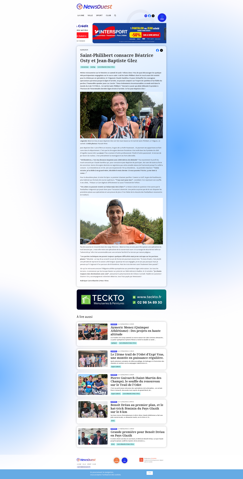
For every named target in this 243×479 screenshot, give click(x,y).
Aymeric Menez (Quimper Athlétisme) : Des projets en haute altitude (136, 330)
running (92, 67)
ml (146, 15)
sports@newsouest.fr (83, 467)
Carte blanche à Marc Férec (106, 67)
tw (153, 15)
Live (160, 15)
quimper (114, 343)
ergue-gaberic (115, 367)
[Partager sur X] (161, 50)
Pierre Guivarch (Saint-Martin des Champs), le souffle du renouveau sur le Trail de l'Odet (136, 381)
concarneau (84, 67)
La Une (80, 15)
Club (108, 15)
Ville (90, 15)
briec (113, 421)
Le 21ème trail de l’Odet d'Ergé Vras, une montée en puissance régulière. (137, 356)
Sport (99, 15)
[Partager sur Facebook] (157, 50)
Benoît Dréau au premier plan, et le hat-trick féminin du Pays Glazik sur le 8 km (137, 408)
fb (149, 15)
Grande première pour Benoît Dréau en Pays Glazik (138, 433)
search (116, 16)
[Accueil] (94, 6)
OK (149, 472)
